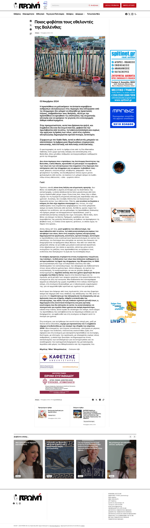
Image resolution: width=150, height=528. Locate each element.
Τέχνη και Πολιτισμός (89, 421)
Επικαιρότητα (51, 415)
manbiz (83, 525)
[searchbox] (69, 5)
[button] (135, 14)
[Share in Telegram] (31, 29)
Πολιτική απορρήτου (54, 525)
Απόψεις (37, 33)
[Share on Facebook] (31, 21)
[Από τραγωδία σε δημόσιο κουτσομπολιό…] (28, 459)
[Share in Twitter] (31, 25)
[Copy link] (31, 34)
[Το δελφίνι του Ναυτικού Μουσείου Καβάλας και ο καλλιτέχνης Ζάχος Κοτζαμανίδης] (59, 459)
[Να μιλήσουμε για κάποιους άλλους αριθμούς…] (121, 459)
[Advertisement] (123, 34)
